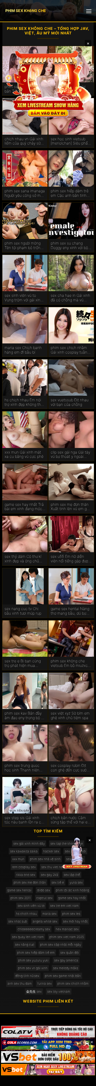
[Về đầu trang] (84, 1079)
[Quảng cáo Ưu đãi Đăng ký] (48, 1044)
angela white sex (45, 921)
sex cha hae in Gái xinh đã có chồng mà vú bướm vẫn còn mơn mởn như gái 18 (70, 297)
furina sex (44, 983)
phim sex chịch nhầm (73, 983)
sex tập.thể (72, 875)
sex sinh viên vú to (31, 906)
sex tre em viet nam (64, 906)
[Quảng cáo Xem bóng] (48, 1031)
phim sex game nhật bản (63, 976)
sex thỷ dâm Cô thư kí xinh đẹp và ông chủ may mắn (23, 558)
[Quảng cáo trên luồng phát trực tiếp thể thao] (48, 1070)
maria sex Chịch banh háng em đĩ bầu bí (23, 350)
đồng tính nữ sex (27, 976)
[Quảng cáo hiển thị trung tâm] (48, 83)
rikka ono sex (25, 875)
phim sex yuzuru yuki (33, 960)
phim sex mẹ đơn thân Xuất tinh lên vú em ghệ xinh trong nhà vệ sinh (71, 506)
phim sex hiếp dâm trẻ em (36, 953)
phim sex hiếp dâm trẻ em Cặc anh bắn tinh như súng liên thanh (70, 193)
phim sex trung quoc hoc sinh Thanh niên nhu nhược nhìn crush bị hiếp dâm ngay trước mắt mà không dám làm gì (25, 767)
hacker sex (51, 851)
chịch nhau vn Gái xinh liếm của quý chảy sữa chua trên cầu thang (24, 141)
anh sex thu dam (19, 983)
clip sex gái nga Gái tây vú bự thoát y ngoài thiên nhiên (70, 454)
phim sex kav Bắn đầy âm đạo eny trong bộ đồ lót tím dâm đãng (25, 715)
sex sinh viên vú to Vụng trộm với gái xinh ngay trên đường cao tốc (23, 297)
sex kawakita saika (24, 851)
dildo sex (43, 890)
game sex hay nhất (72, 898)
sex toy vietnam (58, 991)
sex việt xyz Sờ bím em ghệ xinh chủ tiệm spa (70, 715)
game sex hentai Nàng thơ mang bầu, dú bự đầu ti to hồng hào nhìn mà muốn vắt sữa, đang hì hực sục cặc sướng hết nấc (71, 611)
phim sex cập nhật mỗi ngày (60, 945)
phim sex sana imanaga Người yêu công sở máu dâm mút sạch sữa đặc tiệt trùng (25, 193)
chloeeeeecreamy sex (34, 929)
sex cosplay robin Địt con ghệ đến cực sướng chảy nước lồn (71, 767)
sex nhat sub (17, 921)
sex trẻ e (57, 882)
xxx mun (18, 859)
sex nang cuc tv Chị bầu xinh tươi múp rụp (23, 611)
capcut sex (44, 898)
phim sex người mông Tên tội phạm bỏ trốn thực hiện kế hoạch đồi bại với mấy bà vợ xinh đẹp (24, 245)
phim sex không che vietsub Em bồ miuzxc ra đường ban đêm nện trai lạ (70, 663)
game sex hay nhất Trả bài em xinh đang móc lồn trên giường (24, 506)
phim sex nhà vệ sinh (45, 859)
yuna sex (76, 882)
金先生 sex (34, 991)
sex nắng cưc (24, 945)
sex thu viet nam (53, 867)
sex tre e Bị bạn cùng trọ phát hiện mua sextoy (23, 663)
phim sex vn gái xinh (32, 968)
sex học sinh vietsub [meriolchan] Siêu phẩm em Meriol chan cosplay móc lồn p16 (71, 141)
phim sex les (71, 914)
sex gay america (66, 960)
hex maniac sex (67, 929)
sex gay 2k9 (49, 875)
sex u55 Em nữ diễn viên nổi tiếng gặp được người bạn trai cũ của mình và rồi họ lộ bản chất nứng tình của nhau (70, 558)
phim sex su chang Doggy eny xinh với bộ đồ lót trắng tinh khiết (69, 245)
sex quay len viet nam (28, 937)
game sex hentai (19, 890)
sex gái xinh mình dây (29, 843)
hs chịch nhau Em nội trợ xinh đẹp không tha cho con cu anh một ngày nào (24, 402)
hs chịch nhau (26, 914)
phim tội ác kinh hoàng (72, 890)
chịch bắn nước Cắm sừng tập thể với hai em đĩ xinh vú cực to (71, 820)
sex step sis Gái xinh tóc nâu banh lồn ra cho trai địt (25, 820)
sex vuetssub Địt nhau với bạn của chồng (70, 402)
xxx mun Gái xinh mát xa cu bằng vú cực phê (24, 454)
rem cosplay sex (24, 867)
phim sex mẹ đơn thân (30, 882)
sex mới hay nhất (75, 921)
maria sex (49, 914)
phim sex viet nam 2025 (66, 937)
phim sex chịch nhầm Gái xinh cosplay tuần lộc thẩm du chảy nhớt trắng (70, 350)
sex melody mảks (65, 968)
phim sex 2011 (20, 898)
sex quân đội (69, 953)
